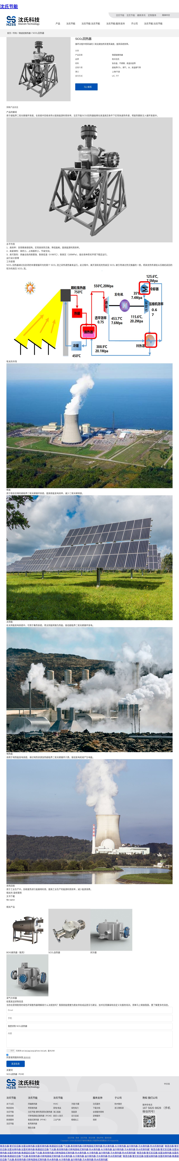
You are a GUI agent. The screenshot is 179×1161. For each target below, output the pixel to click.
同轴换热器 (32, 1104)
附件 (12, 1051)
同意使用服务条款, (18, 1057)
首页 (9, 33)
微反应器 (31, 1128)
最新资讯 (141, 15)
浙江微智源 (119, 1108)
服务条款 (27, 1058)
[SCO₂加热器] (69, 930)
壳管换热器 (32, 1108)
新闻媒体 (10, 1120)
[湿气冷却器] (27, 975)
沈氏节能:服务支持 (115, 23)
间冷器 (93, 952)
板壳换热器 (32, 1124)
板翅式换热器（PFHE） (37, 1120)
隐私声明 (100, 1138)
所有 (15, 33)
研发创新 (10, 1116)
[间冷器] (111, 930)
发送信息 (15, 1064)
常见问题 (92, 1138)
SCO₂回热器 (11, 1074)
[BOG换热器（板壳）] (27, 930)
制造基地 (10, 1108)
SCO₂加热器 (54, 952)
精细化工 (75, 1120)
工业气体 (57, 1120)
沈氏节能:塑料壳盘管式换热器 (40, 1112)
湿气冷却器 (11, 998)
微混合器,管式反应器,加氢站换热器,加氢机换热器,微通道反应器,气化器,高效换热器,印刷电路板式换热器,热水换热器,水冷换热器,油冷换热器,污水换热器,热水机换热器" (82, 1146)
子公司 (134, 23)
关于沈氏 (10, 1104)
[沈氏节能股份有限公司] (23, 21)
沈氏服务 (96, 1104)
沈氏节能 (9, 6)
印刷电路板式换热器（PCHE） (40, 1116)
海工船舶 (57, 1112)
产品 (58, 23)
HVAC (55, 1104)
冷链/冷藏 (75, 1104)
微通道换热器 (25, 33)
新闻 (77, 1138)
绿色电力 (75, 1108)
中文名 (167, 1084)
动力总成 (75, 1116)
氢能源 (74, 1112)
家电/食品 (57, 1108)
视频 (94, 1120)
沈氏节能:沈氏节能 (91, 23)
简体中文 (166, 15)
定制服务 (152, 15)
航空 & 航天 (58, 1116)
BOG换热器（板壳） (16, 952)
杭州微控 (118, 1104)
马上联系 (88, 87)
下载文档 (96, 1108)
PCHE (21, 1074)
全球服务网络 (98, 1112)
